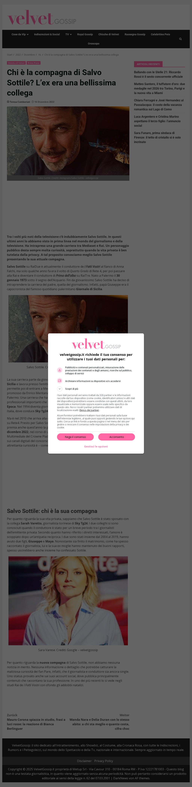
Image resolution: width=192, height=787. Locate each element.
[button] (96, 389)
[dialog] (96, 393)
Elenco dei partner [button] (89, 410)
